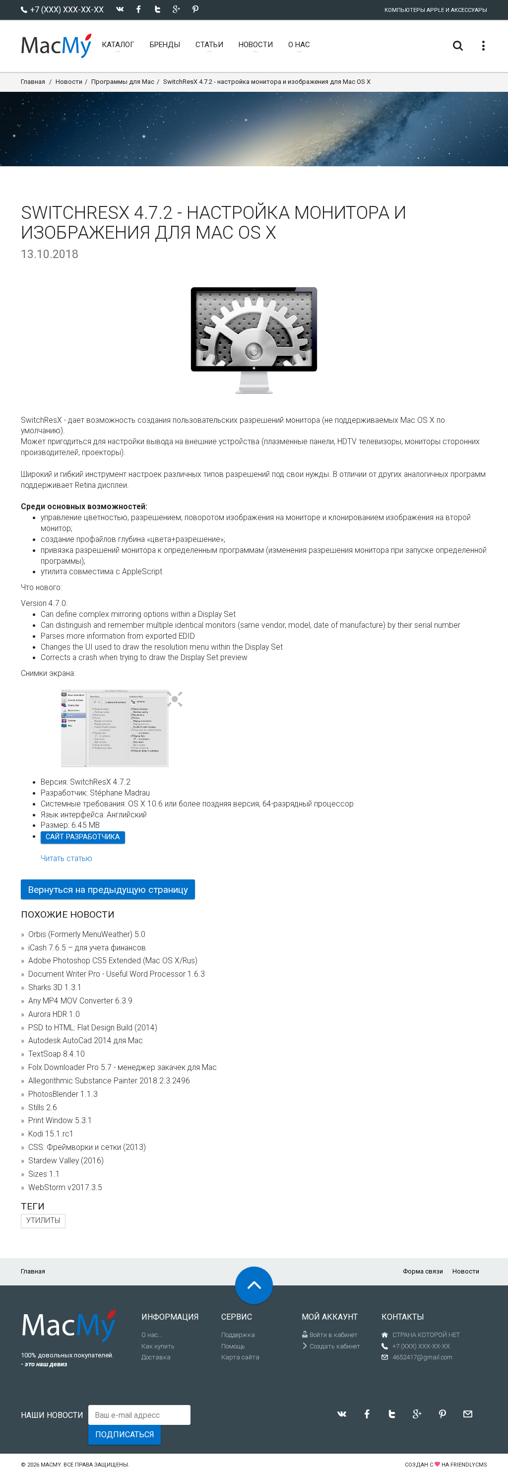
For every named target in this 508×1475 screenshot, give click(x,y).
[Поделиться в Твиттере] (157, 9)
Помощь (233, 1346)
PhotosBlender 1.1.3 (63, 1094)
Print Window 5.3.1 (60, 1120)
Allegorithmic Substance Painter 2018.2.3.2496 (109, 1080)
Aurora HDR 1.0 (54, 1014)
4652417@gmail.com (422, 1357)
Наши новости (52, 1415)
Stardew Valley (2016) (66, 1160)
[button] (175, 699)
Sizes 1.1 (44, 1174)
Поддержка (238, 1335)
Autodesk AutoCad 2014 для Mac (85, 1040)
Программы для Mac (122, 81)
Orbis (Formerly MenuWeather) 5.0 (86, 934)
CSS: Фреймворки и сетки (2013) (87, 1147)
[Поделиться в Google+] (176, 9)
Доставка (156, 1357)
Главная (33, 81)
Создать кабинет (334, 1346)
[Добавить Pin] (195, 9)
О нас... (151, 1335)
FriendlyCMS (468, 1465)
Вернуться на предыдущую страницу (108, 889)
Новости (69, 81)
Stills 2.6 (42, 1107)
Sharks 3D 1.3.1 (55, 987)
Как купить (158, 1346)
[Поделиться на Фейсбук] (138, 9)
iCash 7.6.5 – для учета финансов (87, 947)
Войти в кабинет (333, 1335)
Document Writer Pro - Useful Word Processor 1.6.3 (116, 974)
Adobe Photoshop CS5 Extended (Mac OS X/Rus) (112, 960)
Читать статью (66, 858)
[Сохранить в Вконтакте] (120, 9)
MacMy (51, 1465)
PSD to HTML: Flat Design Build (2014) (92, 1027)
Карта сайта (240, 1357)
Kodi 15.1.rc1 (51, 1134)
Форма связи (423, 1271)
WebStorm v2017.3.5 (65, 1187)
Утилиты (43, 1220)
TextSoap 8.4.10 (56, 1054)
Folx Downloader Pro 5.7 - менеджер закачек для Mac (122, 1067)
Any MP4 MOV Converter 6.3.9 (80, 1001)
